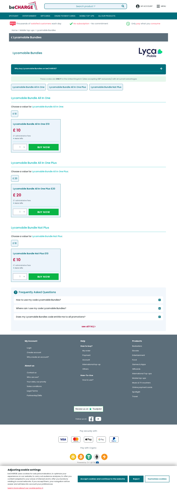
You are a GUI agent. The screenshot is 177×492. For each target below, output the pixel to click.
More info (18, 138)
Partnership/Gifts (34, 395)
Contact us (32, 372)
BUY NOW (43, 147)
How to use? (87, 380)
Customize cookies (157, 479)
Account (86, 359)
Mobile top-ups (27, 30)
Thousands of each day (38, 23)
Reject (136, 479)
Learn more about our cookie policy (25, 488)
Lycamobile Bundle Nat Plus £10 (30, 253)
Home (15, 30)
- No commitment (90, 23)
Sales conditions (34, 386)
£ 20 (17, 195)
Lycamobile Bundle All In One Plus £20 (34, 188)
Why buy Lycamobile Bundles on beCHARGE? (36, 68)
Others (85, 369)
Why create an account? (38, 357)
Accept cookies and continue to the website (102, 479)
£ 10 (17, 130)
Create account (34, 352)
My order (86, 350)
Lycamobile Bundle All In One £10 (31, 124)
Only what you (145, 23)
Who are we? (33, 377)
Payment (86, 355)
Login (29, 348)
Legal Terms (32, 391)
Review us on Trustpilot (88, 409)
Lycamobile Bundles (46, 30)
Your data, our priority (36, 381)
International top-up (91, 364)
